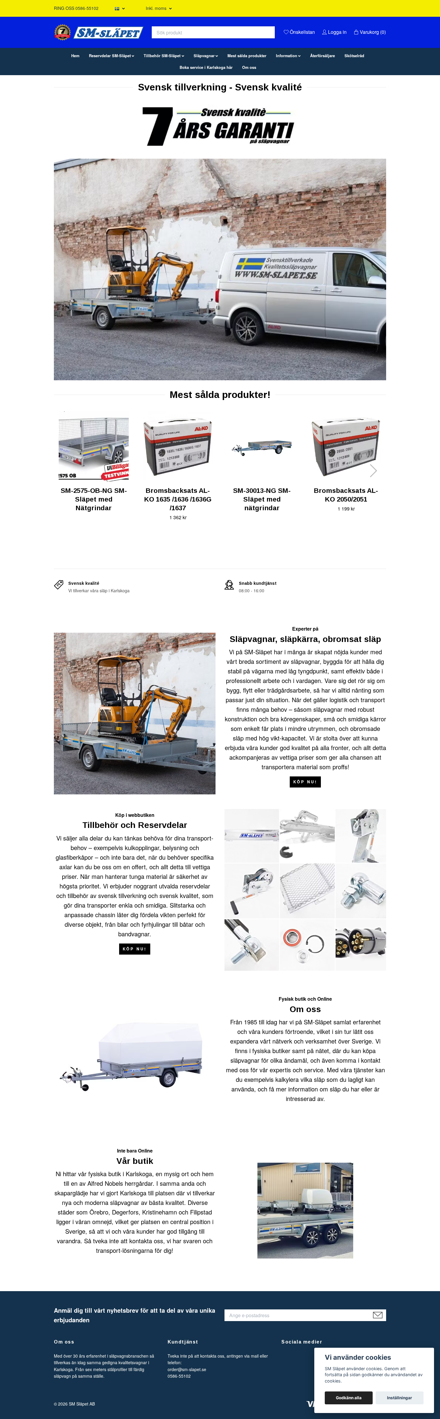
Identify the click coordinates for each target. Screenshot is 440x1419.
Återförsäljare (322, 86)
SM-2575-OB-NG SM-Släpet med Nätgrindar (94, 529)
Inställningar (399, 1397)
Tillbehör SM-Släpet (162, 86)
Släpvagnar (204, 86)
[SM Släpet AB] (159, 43)
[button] (373, 501)
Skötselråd (354, 86)
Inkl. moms (157, 8)
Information (286, 86)
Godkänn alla (349, 1397)
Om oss (249, 98)
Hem (75, 86)
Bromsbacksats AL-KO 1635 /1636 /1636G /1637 (178, 529)
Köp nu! (305, 812)
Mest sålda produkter (246, 86)
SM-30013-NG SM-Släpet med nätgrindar (262, 529)
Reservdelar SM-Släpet (110, 86)
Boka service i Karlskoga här (206, 98)
